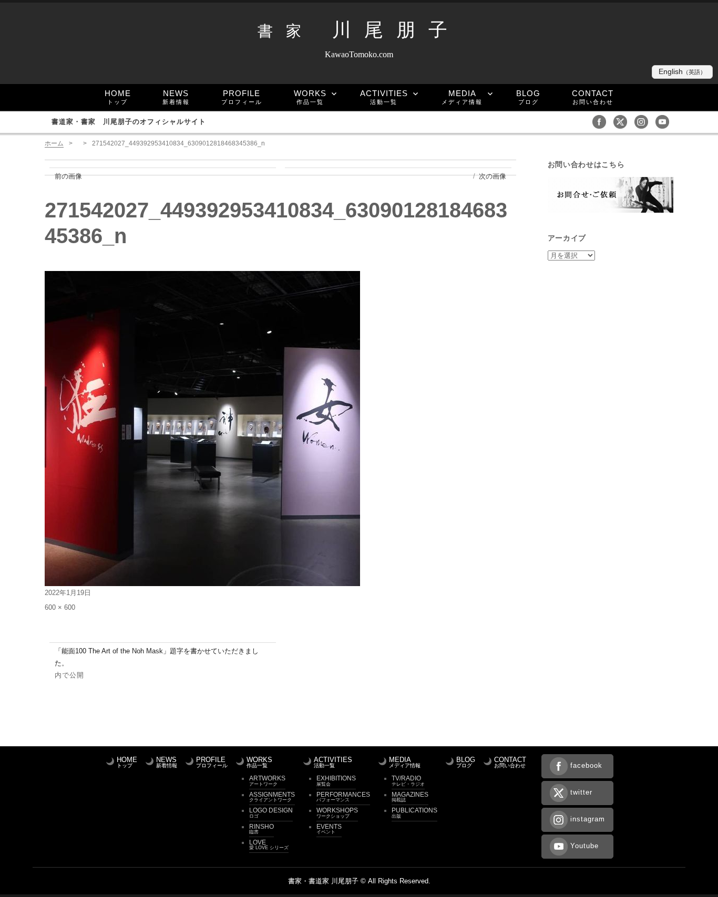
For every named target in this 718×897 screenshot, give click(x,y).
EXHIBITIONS (336, 780)
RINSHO (261, 829)
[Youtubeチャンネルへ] (664, 121)
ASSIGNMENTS (272, 796)
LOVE (269, 844)
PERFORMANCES (343, 796)
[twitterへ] (622, 121)
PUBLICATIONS (414, 812)
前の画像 (68, 176)
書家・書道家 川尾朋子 (323, 881)
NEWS (176, 97)
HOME (118, 97)
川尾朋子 (359, 29)
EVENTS (329, 829)
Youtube (584, 846)
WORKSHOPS (337, 812)
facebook (586, 765)
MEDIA (462, 97)
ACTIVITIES (384, 97)
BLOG (528, 97)
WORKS (310, 97)
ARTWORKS (267, 780)
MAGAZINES (410, 796)
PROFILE (241, 97)
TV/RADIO (408, 780)
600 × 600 (60, 607)
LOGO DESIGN (271, 812)
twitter (581, 792)
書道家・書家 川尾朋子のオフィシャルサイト (134, 122)
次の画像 (492, 176)
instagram (587, 819)
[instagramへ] (643, 121)
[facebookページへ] (601, 121)
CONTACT (592, 97)
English (682, 72)
